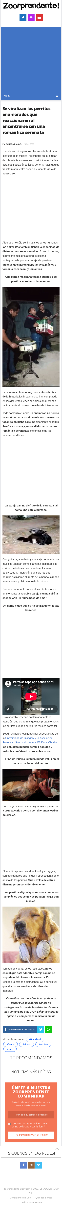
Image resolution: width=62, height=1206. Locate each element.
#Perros (10, 1044)
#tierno (10, 1049)
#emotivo (43, 1044)
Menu (7, 95)
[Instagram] (31, 1165)
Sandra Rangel (14, 144)
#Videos (26, 1044)
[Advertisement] (31, 59)
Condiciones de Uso (20, 1197)
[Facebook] (23, 1165)
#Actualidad (35, 1039)
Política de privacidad (32, 1202)
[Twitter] (38, 1165)
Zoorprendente (11, 1189)
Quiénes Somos (44, 1197)
